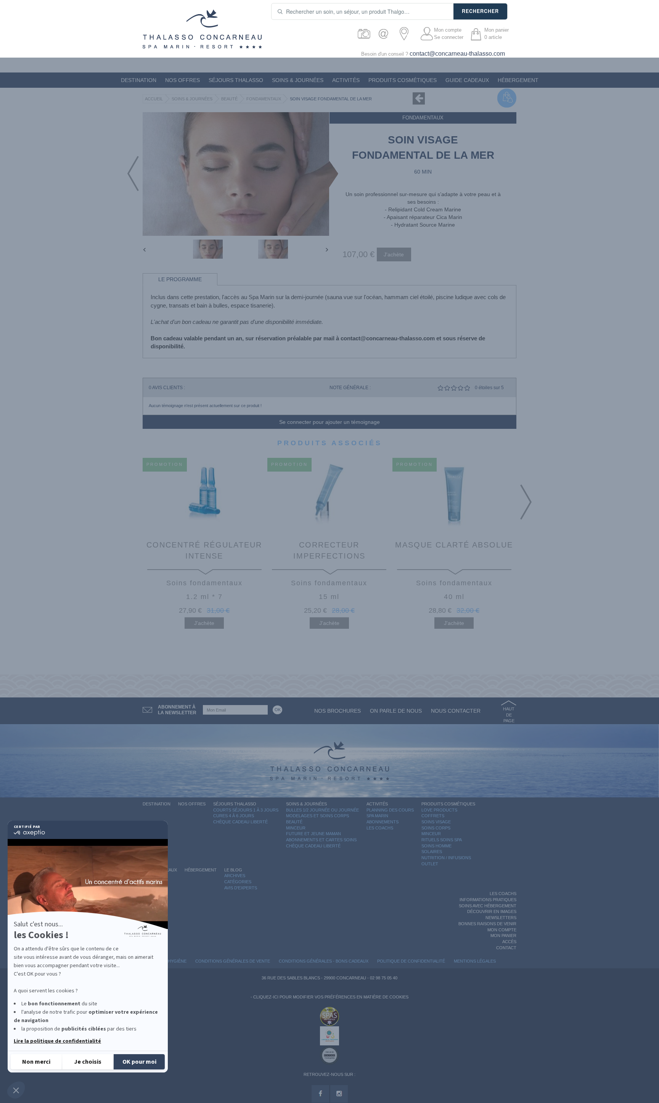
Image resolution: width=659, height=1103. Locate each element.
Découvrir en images (491, 911)
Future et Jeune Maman (313, 833)
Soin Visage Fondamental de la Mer (331, 99)
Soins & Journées (297, 80)
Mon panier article (496, 33)
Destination (138, 80)
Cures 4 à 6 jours (233, 815)
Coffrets (432, 815)
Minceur (295, 828)
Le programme (180, 279)
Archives (234, 875)
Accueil (154, 99)
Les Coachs (379, 828)
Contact (506, 947)
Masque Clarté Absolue (454, 545)
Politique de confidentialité (411, 961)
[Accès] (406, 34)
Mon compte (447, 30)
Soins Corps (435, 828)
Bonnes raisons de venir (487, 923)
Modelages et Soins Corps (317, 815)
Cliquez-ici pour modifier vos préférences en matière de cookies (330, 997)
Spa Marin (377, 815)
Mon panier (503, 935)
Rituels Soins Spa (441, 839)
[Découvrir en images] (364, 34)
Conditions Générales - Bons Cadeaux (323, 961)
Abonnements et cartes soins (321, 839)
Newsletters (500, 917)
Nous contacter (456, 711)
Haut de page (508, 715)
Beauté (229, 99)
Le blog (233, 870)
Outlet (429, 863)
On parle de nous (396, 711)
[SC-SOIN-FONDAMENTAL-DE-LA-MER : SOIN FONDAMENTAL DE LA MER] (208, 249)
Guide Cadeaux (467, 80)
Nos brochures (337, 711)
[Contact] (385, 34)
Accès (509, 941)
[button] (16, 1090)
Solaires (431, 851)
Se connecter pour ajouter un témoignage (329, 422)
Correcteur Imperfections (329, 550)
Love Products (439, 810)
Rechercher (480, 11)
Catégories (237, 881)
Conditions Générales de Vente (232, 961)
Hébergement (518, 80)
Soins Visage (436, 822)
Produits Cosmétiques (402, 80)
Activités (346, 80)
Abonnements (382, 822)
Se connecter (448, 37)
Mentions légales (475, 961)
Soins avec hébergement (487, 905)
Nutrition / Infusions (446, 857)
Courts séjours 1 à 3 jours (245, 810)
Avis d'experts (240, 888)
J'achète (204, 623)
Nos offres (182, 80)
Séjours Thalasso (236, 80)
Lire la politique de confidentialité (57, 1041)
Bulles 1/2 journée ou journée (322, 810)
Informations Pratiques (488, 899)
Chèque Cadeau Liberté (240, 822)
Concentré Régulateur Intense (204, 550)
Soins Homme (436, 846)
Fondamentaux (263, 99)
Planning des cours (390, 810)
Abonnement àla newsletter (177, 709)
